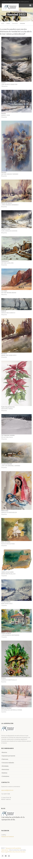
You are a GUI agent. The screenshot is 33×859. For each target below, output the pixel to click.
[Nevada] (16, 101)
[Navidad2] (16, 335)
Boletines (4, 773)
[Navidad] (16, 146)
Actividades (5, 766)
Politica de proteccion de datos (16, 852)
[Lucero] (16, 59)
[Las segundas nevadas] (16, 424)
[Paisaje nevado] (16, 590)
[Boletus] (16, 659)
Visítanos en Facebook (7, 836)
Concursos (15, 23)
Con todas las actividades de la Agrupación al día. (13, 818)
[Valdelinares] (16, 248)
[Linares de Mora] (16, 620)
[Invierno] (16, 304)
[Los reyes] (16, 279)
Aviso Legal (4, 852)
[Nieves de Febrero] (16, 191)
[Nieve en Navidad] (16, 696)
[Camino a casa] (16, 219)
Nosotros (4, 752)
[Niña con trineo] (16, 529)
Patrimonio (5, 759)
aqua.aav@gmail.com (7, 790)
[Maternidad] (16, 490)
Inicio (2, 23)
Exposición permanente (8, 756)
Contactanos (5, 776)
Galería (8, 23)
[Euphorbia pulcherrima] (16, 383)
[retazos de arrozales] (16, 560)
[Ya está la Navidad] (16, 453)
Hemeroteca (5, 769)
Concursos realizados (8, 762)
